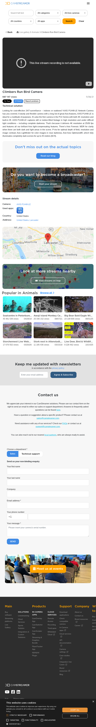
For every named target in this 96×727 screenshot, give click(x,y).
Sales (12, 454)
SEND (13, 542)
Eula (6, 699)
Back (9, 32)
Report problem (31, 101)
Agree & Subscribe (63, 375)
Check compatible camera (64, 621)
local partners (50, 435)
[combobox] (48, 13)
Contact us (79, 616)
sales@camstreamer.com (48, 418)
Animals (35, 32)
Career (77, 625)
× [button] (93, 702)
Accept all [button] (74, 710)
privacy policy (58, 368)
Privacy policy (18, 699)
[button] (33, 724)
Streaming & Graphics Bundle (37, 640)
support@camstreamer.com (48, 427)
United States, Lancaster (27, 220)
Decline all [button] (75, 716)
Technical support (31, 454)
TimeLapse (52, 628)
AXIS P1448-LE (24, 204)
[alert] (48, 713)
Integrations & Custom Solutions (23, 634)
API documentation (65, 641)
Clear (81, 21)
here (58, 410)
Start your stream (48, 184)
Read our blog (48, 156)
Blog (61, 674)
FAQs (64, 423)
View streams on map (50, 281)
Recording (52, 625)
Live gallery (24, 32)
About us (78, 612)
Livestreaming (23, 616)
